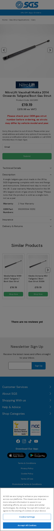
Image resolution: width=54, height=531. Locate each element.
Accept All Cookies (27, 525)
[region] (27, 509)
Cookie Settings (27, 517)
